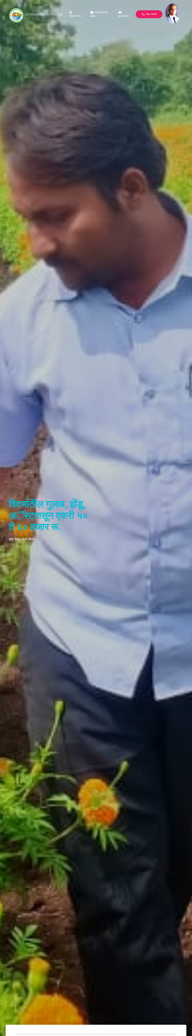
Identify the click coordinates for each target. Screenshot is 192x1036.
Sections (123, 14)
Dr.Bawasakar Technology (44, 14)
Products (75, 14)
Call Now (149, 14)
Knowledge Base (99, 14)
